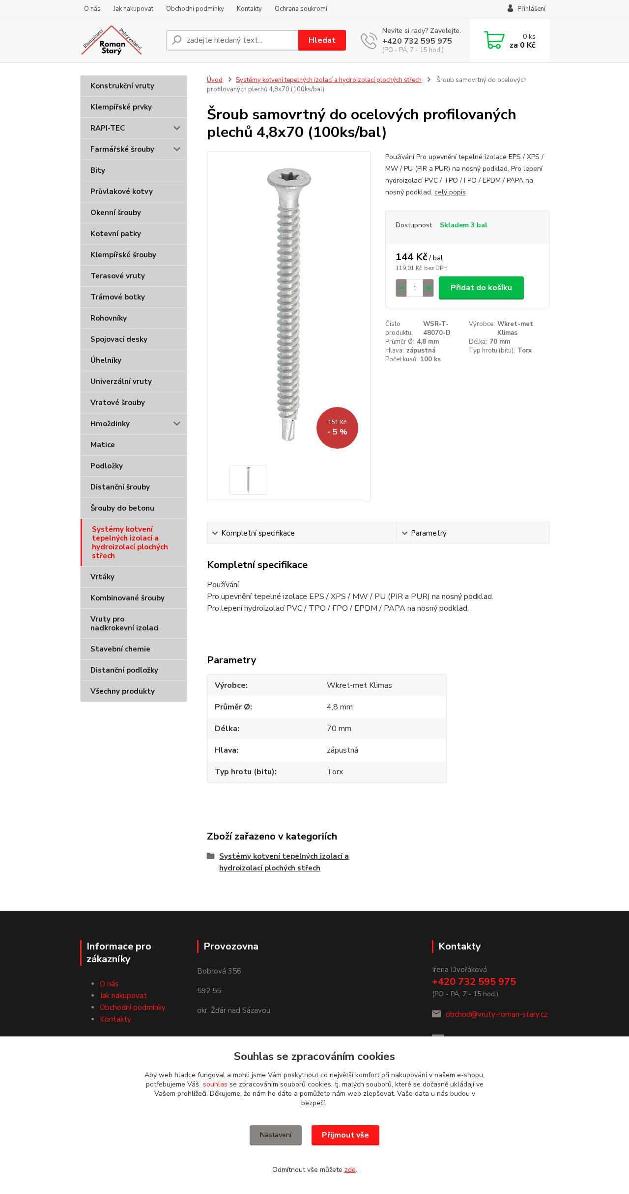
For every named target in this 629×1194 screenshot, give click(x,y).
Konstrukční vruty (122, 86)
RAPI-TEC (107, 128)
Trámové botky (117, 297)
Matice (102, 445)
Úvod (215, 80)
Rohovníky (108, 318)
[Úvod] (119, 40)
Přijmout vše (345, 1135)
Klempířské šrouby (123, 255)
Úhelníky (105, 360)
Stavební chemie (120, 649)
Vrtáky (102, 577)
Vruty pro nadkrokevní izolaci (124, 623)
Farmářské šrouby (122, 149)
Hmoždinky (110, 424)
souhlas (215, 1084)
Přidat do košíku (481, 287)
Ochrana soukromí (301, 8)
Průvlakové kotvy (121, 191)
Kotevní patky (115, 234)
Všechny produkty (122, 691)
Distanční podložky (124, 670)
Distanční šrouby (120, 487)
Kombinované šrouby (127, 598)
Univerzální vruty (121, 381)
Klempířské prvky (121, 107)
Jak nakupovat (133, 8)
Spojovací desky (118, 339)
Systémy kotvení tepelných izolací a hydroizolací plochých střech (130, 542)
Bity (97, 170)
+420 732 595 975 (417, 41)
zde (350, 1169)
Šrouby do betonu (122, 508)
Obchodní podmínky (195, 8)
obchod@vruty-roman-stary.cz (496, 1014)
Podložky (106, 466)
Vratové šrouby (117, 402)
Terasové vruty (117, 276)
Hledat (322, 40)
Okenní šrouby (115, 212)
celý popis (450, 192)
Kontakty (249, 8)
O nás (92, 8)
